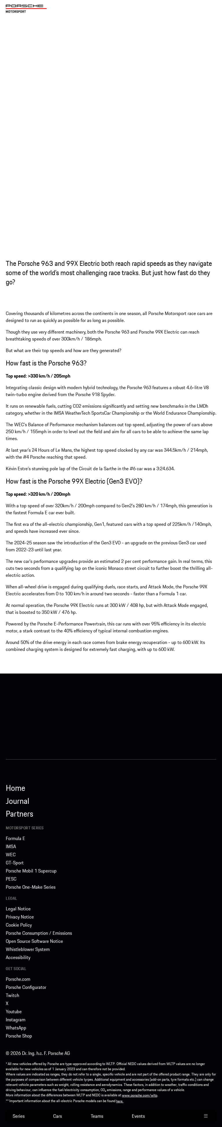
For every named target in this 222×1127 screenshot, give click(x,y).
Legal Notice (18, 908)
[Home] (26, 9)
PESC (11, 878)
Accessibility (18, 957)
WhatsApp (16, 1027)
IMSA (11, 846)
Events (138, 1116)
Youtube (14, 1011)
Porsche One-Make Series (31, 886)
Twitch (12, 995)
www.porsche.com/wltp (139, 1095)
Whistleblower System (28, 949)
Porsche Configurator (26, 987)
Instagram (15, 1019)
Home (15, 788)
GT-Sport (15, 862)
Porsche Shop (19, 1035)
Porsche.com (18, 979)
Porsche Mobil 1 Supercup (31, 870)
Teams (97, 1116)
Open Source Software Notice (34, 941)
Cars (57, 1116)
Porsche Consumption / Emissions (39, 933)
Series (19, 1116)
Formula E (15, 838)
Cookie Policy (19, 924)
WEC (11, 854)
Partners (19, 814)
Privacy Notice (20, 916)
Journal (17, 801)
